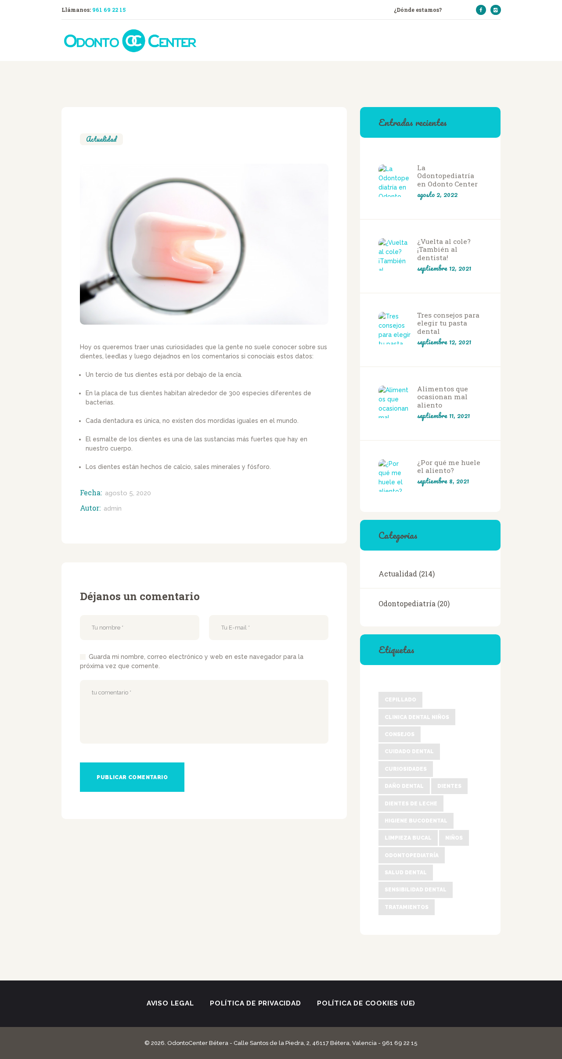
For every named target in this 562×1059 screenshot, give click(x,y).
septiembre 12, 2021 (444, 268)
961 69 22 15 (109, 9)
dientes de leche (411, 804)
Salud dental (406, 872)
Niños (454, 838)
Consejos (399, 734)
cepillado (400, 700)
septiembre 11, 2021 (443, 415)
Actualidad (101, 139)
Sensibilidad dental (416, 890)
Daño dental (404, 786)
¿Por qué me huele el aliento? (448, 466)
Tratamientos (407, 907)
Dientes (449, 786)
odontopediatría (412, 855)
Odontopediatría (407, 603)
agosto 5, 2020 (128, 493)
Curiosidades (406, 769)
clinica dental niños (417, 717)
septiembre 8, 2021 (443, 481)
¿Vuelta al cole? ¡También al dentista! (444, 249)
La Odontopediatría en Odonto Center (447, 176)
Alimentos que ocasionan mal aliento (442, 397)
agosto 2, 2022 (437, 194)
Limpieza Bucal (408, 838)
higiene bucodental (416, 821)
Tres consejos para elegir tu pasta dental (448, 323)
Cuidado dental (409, 751)
